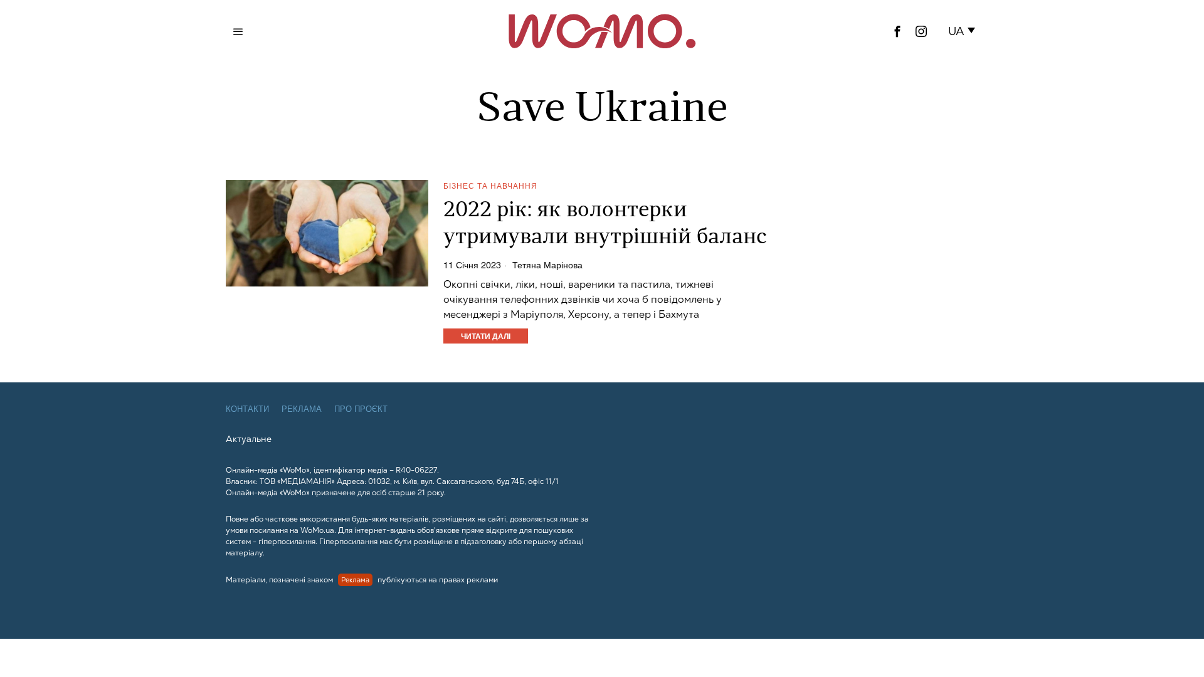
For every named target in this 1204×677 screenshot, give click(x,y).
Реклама (302, 409)
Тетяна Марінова (547, 264)
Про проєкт (361, 409)
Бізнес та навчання (490, 185)
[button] (964, 31)
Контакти (247, 409)
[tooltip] (897, 31)
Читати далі (485, 336)
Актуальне (249, 438)
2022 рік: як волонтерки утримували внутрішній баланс (605, 224)
